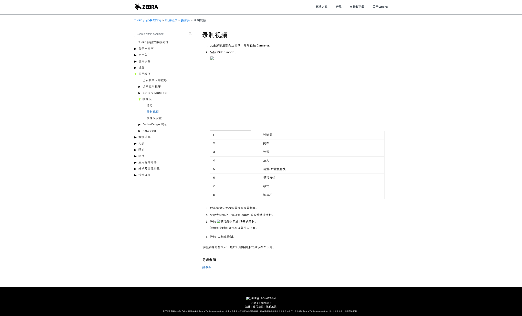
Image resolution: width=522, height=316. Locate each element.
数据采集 (144, 137)
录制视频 (153, 111)
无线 (141, 143)
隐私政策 (271, 306)
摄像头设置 (154, 118)
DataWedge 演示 (155, 124)
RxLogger (149, 130)
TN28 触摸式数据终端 (153, 42)
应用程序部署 (147, 162)
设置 (141, 67)
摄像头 (185, 20)
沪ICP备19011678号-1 (261, 303)
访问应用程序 (152, 86)
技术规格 (144, 175)
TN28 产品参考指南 (147, 20)
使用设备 (144, 61)
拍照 (150, 105)
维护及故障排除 (149, 168)
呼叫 (141, 149)
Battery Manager (155, 93)
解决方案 (321, 7)
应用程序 (171, 20)
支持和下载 (357, 7)
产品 (339, 7)
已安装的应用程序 (155, 80)
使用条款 (258, 306)
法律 (248, 306)
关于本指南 (146, 48)
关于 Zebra (380, 7)
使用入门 (144, 55)
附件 (141, 156)
